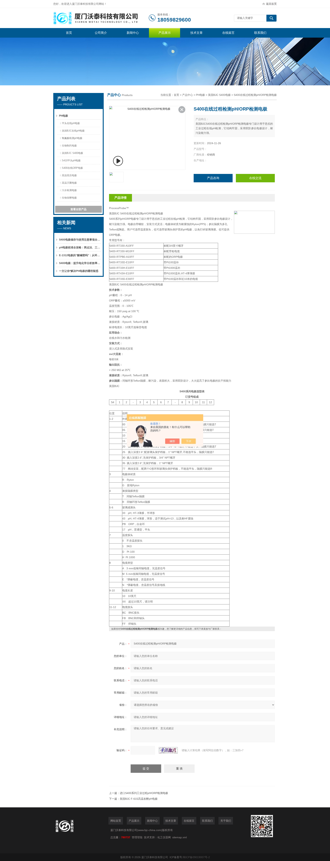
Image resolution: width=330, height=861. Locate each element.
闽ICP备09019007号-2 (196, 857)
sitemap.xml (179, 837)
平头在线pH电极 (71, 123)
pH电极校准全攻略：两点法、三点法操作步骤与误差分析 (80, 247)
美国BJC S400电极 (72, 153)
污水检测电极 (69, 190)
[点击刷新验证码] (168, 750)
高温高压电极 (69, 175)
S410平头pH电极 (71, 160)
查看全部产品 (78, 209)
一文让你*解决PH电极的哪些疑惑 (78, 270)
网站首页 (115, 820)
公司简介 (101, 32)
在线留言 (228, 32)
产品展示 (165, 32)
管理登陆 (137, 837)
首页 (69, 32)
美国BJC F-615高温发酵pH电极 (139, 798)
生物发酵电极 (69, 197)
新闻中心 (133, 32)
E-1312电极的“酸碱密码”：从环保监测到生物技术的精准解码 (80, 255)
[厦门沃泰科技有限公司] (101, 18)
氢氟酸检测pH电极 (72, 138)
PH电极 (63, 115)
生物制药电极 (69, 145)
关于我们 (225, 820)
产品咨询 (213, 178)
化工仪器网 (164, 837)
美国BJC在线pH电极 (73, 130)
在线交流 (255, 178)
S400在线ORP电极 (72, 167)
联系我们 (260, 32)
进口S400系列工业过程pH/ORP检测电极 (144, 793)
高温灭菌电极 (69, 182)
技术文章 (196, 32)
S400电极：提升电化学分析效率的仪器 (80, 263)
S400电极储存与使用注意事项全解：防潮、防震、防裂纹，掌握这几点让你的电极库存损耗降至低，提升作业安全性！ (80, 239)
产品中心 (187, 94)
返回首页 (271, 3)
